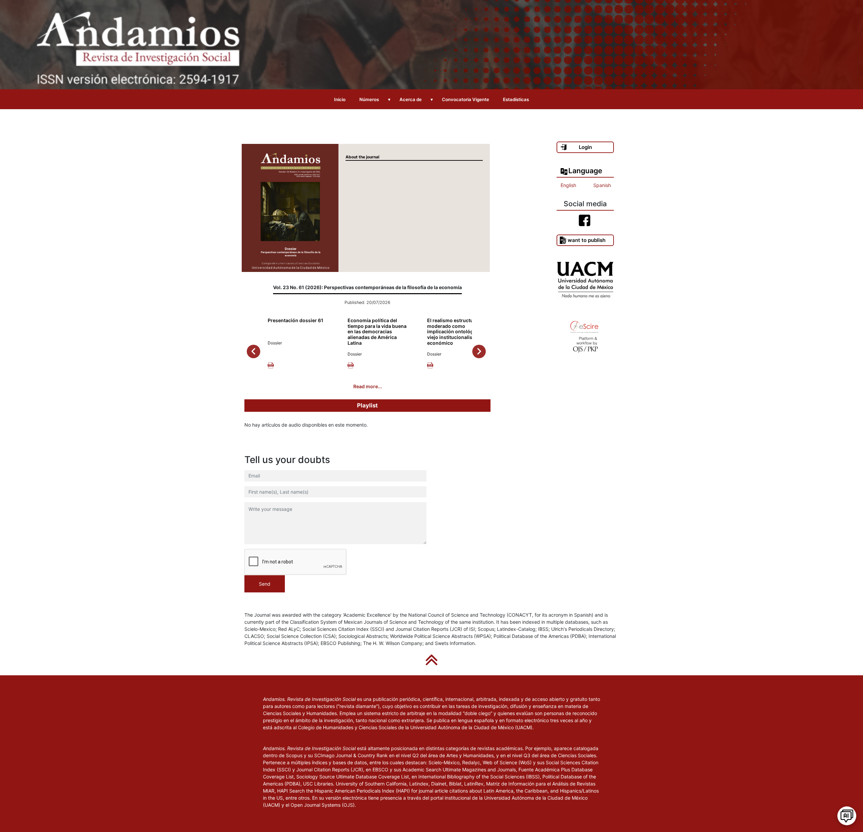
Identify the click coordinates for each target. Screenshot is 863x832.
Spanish (602, 185)
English (568, 185)
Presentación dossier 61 (295, 320)
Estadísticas (516, 99)
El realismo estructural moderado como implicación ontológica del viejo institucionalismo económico (457, 331)
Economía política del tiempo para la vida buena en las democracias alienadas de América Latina (377, 331)
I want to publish (585, 240)
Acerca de (410, 99)
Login (585, 147)
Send (264, 584)
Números (369, 99)
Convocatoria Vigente (465, 99)
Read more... (367, 386)
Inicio (340, 99)
